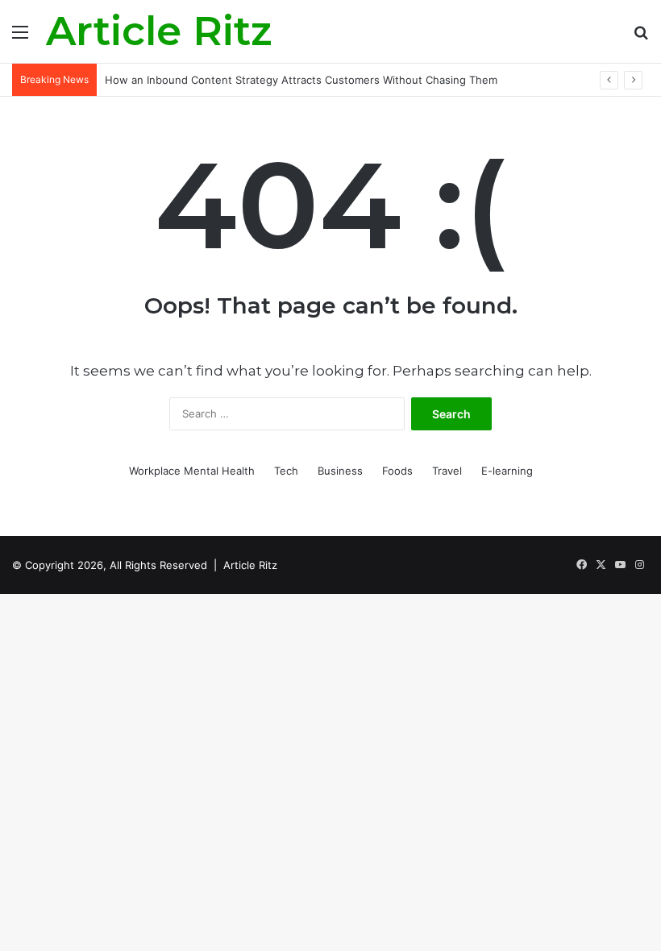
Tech (286, 470)
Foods (397, 470)
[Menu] (20, 37)
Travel (447, 470)
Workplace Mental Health (192, 470)
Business (340, 470)
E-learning (507, 470)
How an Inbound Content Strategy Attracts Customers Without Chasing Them (301, 79)
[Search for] (641, 37)
